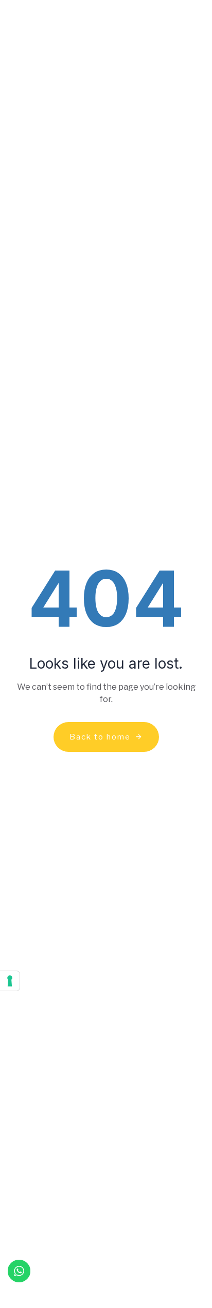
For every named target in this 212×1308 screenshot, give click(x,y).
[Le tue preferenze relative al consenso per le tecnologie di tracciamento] (10, 981)
